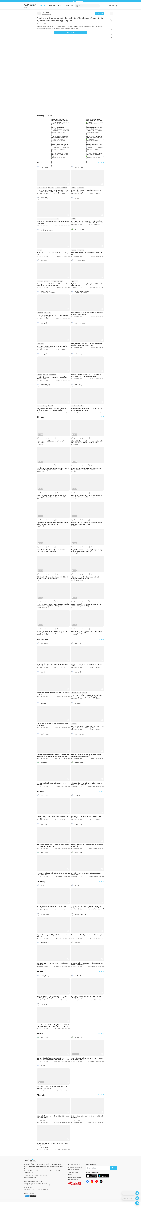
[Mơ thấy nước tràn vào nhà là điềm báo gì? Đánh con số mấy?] (87, 863)
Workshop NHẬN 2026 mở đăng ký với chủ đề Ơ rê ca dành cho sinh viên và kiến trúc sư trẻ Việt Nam (53, 1025)
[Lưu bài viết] (68, 184)
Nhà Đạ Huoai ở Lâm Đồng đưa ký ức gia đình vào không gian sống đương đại (86, 409)
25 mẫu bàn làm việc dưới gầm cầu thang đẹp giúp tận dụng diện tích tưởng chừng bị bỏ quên (87, 441)
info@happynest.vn (31, 1177)
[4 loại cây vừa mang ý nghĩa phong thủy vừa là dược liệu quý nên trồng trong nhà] (53, 835)
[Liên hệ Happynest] (137, 1203)
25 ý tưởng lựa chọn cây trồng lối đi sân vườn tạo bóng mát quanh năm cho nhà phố (52, 523)
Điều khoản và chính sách (75, 1167)
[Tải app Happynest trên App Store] (91, 1175)
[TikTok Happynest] (101, 1181)
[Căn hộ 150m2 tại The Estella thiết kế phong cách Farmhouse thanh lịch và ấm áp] (87, 510)
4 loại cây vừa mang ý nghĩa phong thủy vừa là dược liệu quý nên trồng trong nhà (53, 845)
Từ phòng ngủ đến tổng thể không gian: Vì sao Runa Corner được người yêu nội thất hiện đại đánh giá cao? (94, 153)
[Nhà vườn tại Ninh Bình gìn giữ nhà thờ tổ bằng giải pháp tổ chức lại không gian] (53, 302)
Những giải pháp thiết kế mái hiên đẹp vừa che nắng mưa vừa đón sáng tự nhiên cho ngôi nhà (53, 604)
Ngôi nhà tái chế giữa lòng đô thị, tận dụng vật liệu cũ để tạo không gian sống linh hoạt (86, 344)
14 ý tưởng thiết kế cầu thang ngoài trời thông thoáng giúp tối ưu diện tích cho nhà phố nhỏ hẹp (52, 496)
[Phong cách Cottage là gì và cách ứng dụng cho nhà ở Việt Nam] (53, 714)
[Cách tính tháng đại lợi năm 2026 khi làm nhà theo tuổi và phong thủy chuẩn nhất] (87, 745)
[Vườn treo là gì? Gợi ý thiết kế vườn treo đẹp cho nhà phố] (53, 896)
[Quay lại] (111, 13)
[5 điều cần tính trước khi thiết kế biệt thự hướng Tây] (53, 240)
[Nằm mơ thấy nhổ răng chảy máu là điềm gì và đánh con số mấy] (87, 835)
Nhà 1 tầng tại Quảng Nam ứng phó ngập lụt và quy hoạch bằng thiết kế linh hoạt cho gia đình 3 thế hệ (53, 191)
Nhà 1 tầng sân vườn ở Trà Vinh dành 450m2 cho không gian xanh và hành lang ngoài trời (86, 469)
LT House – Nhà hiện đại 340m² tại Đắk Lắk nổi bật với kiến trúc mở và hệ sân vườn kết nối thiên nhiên (87, 222)
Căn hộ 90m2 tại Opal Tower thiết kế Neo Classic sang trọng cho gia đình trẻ (86, 632)
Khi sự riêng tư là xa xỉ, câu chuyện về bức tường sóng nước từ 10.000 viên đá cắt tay (94, 128)
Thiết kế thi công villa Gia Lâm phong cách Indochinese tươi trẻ (60, 137)
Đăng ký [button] (114, 6)
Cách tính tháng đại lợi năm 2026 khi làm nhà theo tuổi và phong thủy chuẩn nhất (86, 755)
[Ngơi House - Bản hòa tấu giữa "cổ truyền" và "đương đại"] (53, 428)
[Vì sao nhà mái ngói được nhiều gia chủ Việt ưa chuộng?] (53, 773)
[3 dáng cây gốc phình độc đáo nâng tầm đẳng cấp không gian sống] (53, 806)
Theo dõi (100, 13)
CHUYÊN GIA (69, 5)
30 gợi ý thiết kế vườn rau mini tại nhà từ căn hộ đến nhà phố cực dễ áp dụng (86, 604)
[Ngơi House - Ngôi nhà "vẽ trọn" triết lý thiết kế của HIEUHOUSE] (53, 209)
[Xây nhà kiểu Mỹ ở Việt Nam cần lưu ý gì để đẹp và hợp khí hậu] (53, 953)
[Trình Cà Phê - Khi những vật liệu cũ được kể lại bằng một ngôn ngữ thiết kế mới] (53, 537)
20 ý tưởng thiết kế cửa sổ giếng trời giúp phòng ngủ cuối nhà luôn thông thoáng (86, 550)
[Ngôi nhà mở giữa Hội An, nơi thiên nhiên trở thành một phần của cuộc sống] (87, 302)
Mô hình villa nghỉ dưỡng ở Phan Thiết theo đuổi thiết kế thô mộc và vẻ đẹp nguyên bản (60, 120)
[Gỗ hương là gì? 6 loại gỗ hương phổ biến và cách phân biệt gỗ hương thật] (87, 773)
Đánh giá (70, 1174)
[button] (38, 438)
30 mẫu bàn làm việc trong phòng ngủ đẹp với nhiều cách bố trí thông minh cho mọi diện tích (53, 469)
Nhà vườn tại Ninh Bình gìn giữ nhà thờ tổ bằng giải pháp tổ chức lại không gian (52, 316)
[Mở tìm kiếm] (77, 5)
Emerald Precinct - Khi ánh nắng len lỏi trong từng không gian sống (94, 120)
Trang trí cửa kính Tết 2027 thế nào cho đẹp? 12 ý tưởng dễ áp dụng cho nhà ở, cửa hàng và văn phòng (87, 907)
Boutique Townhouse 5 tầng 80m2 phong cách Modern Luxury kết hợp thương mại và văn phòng (94, 145)
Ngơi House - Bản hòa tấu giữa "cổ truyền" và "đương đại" (51, 441)
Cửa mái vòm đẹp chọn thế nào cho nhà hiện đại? (86, 935)
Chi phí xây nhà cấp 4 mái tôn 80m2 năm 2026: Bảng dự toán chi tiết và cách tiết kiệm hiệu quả (87, 727)
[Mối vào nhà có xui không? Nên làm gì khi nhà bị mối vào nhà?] (87, 1106)
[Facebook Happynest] (87, 1181)
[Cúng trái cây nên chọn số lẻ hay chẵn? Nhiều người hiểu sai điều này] (53, 1106)
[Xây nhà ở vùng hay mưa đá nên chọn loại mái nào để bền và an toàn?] (87, 654)
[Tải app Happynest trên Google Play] (103, 1175)
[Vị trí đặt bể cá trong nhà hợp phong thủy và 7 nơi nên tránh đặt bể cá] (53, 654)
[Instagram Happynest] (92, 1181)
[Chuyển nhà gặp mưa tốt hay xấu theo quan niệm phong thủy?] (53, 1133)
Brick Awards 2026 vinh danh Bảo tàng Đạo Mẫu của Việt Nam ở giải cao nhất (86, 997)
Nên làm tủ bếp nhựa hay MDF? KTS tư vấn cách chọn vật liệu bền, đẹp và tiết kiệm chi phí (86, 375)
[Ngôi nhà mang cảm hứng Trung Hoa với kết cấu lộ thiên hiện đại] (87, 271)
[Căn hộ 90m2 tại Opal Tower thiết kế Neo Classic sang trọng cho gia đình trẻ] (87, 618)
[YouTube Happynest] (96, 1181)
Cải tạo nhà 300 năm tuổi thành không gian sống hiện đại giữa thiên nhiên (52, 347)
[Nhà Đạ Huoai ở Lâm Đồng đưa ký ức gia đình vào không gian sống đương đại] (87, 396)
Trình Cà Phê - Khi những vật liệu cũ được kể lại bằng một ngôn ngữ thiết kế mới (52, 550)
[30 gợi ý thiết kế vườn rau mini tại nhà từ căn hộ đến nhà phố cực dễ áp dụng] (87, 591)
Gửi (114, 1168)
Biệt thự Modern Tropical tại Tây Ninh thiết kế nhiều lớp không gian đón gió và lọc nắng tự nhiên (94, 137)
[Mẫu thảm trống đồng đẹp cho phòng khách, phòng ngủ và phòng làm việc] (87, 953)
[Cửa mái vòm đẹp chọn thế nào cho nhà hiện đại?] (87, 925)
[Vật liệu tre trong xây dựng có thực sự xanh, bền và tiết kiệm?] (53, 925)
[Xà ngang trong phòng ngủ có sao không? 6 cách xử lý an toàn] (53, 683)
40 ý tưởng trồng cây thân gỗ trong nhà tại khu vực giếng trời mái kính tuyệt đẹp (87, 577)
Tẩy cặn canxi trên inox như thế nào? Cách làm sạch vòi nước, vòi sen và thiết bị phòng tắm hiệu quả (53, 755)
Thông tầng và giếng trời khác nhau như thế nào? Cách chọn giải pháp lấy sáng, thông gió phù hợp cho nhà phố (86, 696)
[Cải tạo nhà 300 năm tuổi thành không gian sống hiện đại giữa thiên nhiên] (53, 334)
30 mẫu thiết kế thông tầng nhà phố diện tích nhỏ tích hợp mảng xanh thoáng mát (52, 577)
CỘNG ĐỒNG (42, 5)
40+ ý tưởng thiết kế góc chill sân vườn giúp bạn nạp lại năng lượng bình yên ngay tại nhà (52, 632)
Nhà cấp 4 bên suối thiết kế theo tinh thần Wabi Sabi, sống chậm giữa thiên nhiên (52, 284)
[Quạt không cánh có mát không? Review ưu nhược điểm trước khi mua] (87, 1048)
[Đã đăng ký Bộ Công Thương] (74, 1183)
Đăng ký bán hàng (73, 1179)
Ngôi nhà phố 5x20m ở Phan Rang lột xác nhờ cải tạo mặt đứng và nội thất (59, 153)
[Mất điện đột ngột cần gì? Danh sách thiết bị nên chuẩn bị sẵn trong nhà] (53, 1076)
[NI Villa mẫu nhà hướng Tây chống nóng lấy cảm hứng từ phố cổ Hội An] (87, 178)
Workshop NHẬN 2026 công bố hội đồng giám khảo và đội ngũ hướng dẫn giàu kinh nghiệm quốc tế (53, 997)
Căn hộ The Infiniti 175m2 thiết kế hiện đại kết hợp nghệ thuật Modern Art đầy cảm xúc (60, 128)
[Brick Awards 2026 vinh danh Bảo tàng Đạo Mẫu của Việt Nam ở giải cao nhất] (87, 986)
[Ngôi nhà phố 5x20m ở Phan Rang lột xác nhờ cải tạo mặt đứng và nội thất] (43, 155)
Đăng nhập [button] (108, 6)
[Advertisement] (71, 99)
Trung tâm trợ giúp (73, 1172)
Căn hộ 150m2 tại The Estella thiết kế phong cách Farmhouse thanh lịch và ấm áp (86, 523)
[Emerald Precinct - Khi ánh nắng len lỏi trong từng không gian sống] (78, 122)
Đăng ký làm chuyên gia (74, 1177)
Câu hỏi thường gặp (73, 1169)
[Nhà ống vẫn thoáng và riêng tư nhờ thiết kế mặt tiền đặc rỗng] (53, 364)
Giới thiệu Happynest (74, 1164)
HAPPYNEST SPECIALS (55, 5)
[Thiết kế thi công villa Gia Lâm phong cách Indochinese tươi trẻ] (43, 139)
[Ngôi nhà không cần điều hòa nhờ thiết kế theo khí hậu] (87, 240)
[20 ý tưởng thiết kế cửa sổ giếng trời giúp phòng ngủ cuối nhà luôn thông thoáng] (87, 537)
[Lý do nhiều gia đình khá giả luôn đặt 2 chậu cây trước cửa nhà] (87, 806)
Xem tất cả (101, 163)
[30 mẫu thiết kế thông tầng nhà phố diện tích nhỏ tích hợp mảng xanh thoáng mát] (53, 564)
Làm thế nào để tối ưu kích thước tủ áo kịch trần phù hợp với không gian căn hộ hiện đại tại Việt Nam (53, 1058)
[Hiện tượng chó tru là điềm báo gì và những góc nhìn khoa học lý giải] (53, 863)
